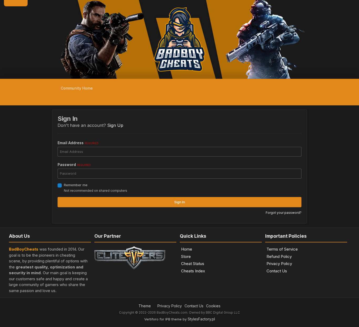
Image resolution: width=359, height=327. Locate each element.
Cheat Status (192, 263)
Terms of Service (282, 249)
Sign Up (115, 125)
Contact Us (276, 270)
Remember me (76, 185)
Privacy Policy (279, 263)
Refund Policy (279, 256)
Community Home (76, 88)
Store (186, 256)
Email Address (78, 143)
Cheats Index (193, 270)
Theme (145, 306)
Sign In (179, 202)
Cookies (213, 306)
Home (186, 249)
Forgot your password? (283, 213)
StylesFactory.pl (201, 319)
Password (74, 164)
